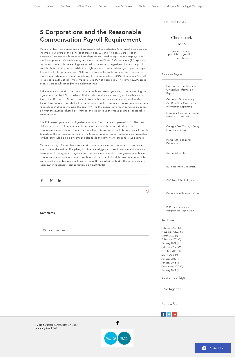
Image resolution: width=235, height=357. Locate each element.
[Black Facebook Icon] (117, 323)
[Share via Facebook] (42, 180)
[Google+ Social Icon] (174, 314)
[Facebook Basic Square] (163, 314)
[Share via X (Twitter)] (51, 180)
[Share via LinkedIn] (60, 180)
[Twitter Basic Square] (169, 314)
